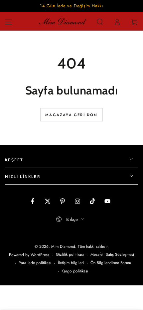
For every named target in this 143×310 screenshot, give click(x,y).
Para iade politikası (35, 263)
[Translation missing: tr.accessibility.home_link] (62, 22)
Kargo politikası (75, 271)
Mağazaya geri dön (71, 114)
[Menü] (8, 22)
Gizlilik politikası (70, 254)
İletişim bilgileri (71, 263)
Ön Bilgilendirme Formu (110, 263)
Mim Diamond (63, 246)
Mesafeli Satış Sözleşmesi (112, 254)
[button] (99, 22)
